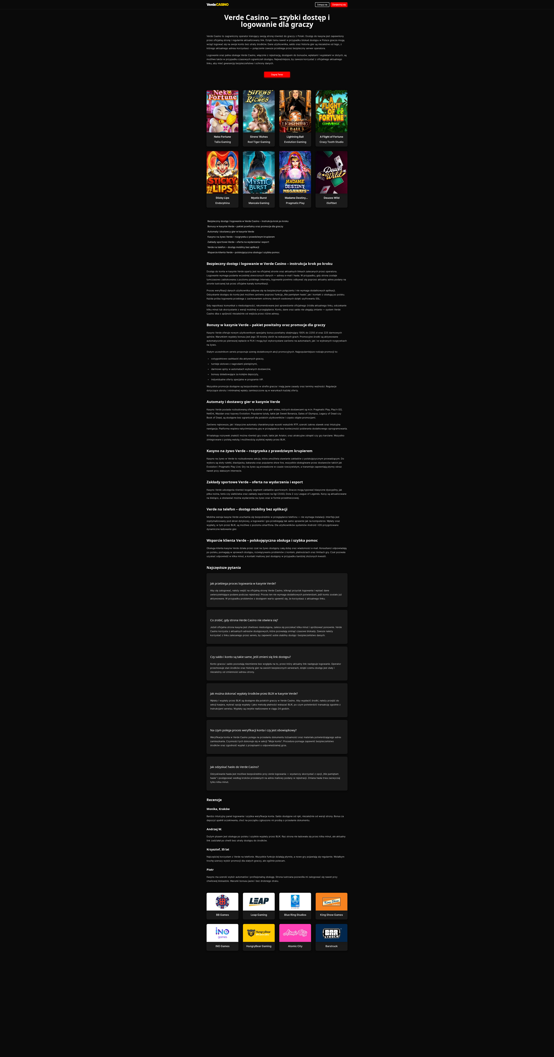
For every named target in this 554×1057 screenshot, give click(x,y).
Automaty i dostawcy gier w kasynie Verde (230, 231)
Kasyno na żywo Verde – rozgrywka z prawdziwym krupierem (241, 236)
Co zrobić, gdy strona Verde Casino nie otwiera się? (244, 620)
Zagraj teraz (277, 74)
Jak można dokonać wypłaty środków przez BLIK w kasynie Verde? (254, 693)
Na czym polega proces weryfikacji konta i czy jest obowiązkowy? (253, 730)
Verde (218, 4)
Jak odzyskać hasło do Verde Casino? (234, 767)
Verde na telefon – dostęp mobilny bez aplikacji (233, 247)
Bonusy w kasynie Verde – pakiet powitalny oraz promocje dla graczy (245, 226)
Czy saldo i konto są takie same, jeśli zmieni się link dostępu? (250, 657)
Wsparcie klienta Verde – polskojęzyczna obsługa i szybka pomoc (243, 252)
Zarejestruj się (339, 4)
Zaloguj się (322, 4)
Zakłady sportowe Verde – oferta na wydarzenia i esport (238, 241)
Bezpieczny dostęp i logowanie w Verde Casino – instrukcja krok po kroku (248, 221)
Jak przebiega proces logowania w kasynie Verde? (243, 583)
